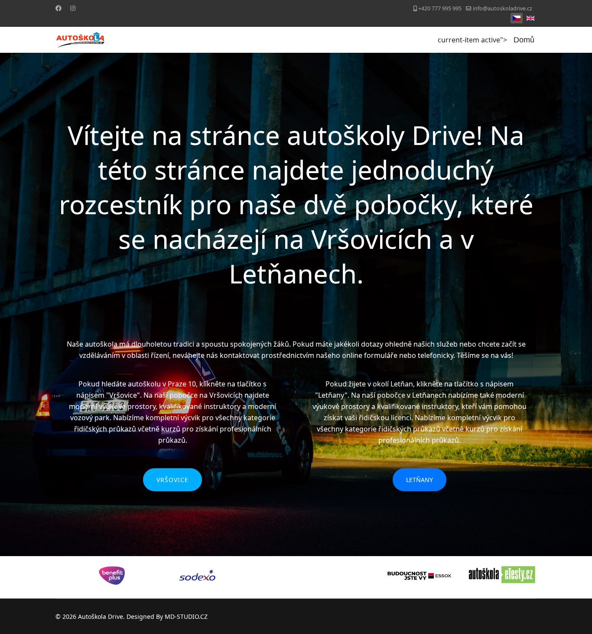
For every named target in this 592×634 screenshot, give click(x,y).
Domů (524, 39)
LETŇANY (419, 480)
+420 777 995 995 (440, 8)
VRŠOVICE (172, 480)
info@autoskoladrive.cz (502, 8)
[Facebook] (58, 8)
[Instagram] (72, 8)
